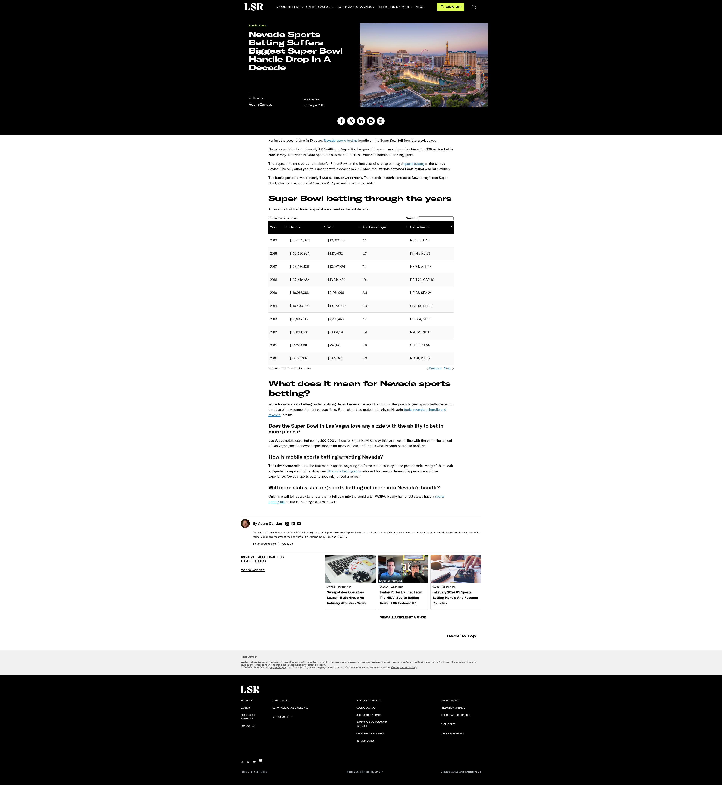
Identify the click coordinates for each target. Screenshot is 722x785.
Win (330, 227)
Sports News (257, 25)
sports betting (340, 140)
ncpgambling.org (278, 667)
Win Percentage (374, 227)
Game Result (419, 227)
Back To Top (461, 636)
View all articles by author (403, 617)
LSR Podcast (397, 586)
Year (273, 227)
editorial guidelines (264, 543)
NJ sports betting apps (344, 471)
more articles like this (262, 558)
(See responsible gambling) (404, 667)
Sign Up (453, 6)
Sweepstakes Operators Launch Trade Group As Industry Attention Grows (346, 597)
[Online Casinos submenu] (333, 7)
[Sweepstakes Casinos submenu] (374, 7)
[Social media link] (341, 121)
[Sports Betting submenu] (302, 7)
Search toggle (474, 7)
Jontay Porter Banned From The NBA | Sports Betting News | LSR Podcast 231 (401, 597)
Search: (411, 218)
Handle (295, 227)
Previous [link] (435, 368)
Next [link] (447, 368)
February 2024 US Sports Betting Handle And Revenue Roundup (455, 597)
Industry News (345, 586)
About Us (287, 543)
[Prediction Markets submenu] (412, 7)
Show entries (283, 218)
